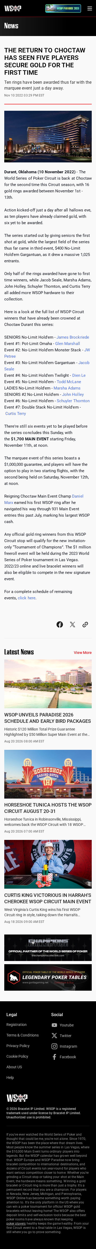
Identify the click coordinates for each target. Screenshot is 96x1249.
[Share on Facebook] (59, 629)
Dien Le (79, 375)
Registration (16, 1024)
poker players (16, 1223)
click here (26, 598)
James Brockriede (73, 337)
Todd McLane (69, 381)
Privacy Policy (18, 1046)
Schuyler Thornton (73, 400)
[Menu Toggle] (89, 8)
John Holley (72, 394)
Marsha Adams (67, 388)
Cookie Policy (17, 1056)
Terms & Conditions (22, 1035)
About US (14, 1067)
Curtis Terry (15, 413)
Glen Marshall (67, 343)
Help (10, 1077)
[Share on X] (72, 629)
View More (83, 652)
